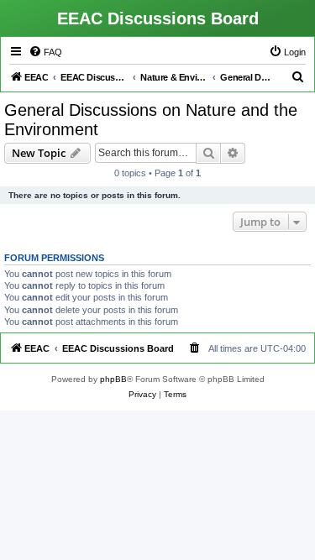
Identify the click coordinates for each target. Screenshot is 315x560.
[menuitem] (45, 52)
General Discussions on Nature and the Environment (150, 120)
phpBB (113, 379)
